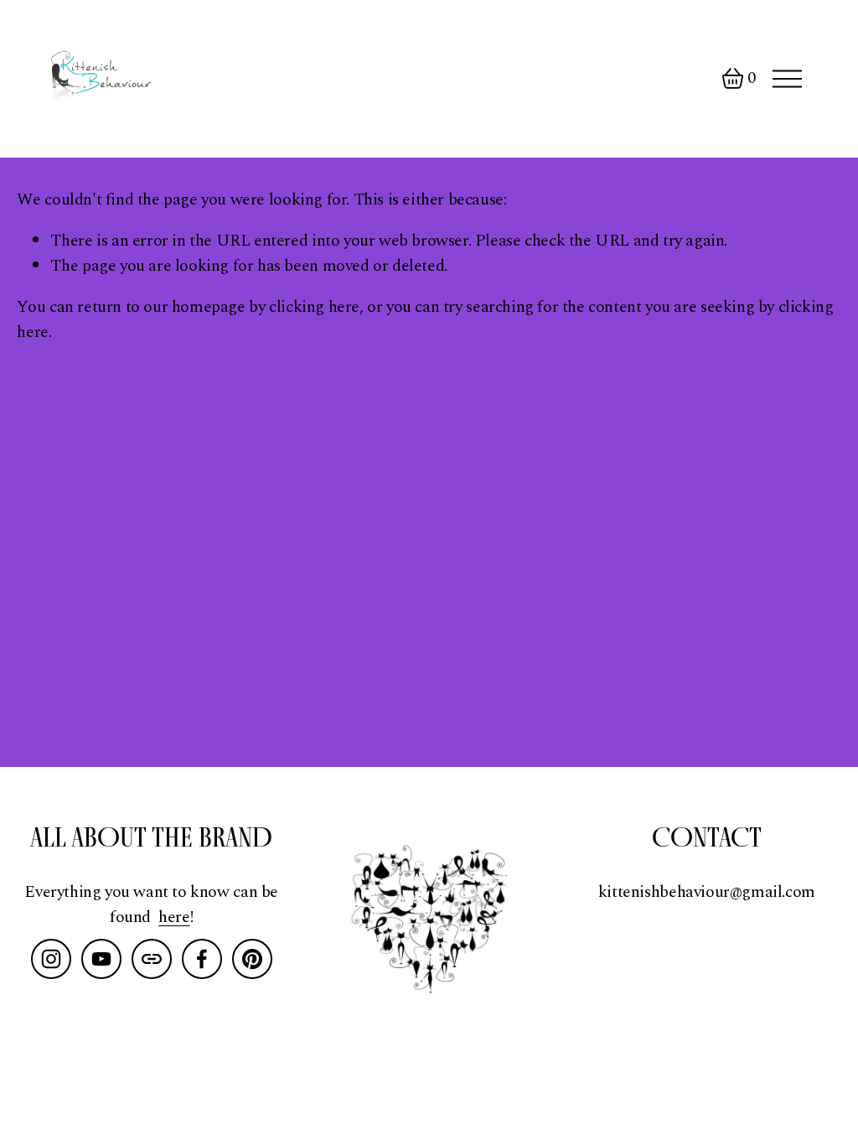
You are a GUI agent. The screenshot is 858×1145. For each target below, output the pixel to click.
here (173, 917)
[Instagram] (51, 959)
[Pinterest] (252, 959)
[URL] (152, 959)
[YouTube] (101, 959)
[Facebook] (202, 959)
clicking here (314, 306)
